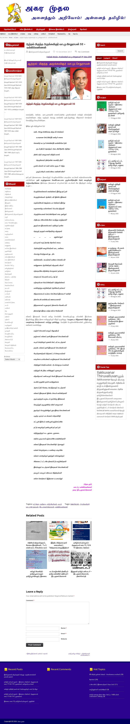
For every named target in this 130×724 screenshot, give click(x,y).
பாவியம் (43, 34)
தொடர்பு (75, 34)
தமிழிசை (8, 271)
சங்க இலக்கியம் (26, 29)
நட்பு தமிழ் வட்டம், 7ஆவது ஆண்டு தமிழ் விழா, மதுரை (116, 163)
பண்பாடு (7, 299)
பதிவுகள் (99, 58)
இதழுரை (7, 203)
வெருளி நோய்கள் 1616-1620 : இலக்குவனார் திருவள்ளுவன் (115, 267)
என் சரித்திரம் (107, 413)
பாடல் (60, 504)
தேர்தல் (7, 280)
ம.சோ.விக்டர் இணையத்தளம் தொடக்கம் (102, 684)
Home (10, 37)
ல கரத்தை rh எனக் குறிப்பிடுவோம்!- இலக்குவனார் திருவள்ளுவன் (116, 251)
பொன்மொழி (9, 322)
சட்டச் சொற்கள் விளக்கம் (114, 407)
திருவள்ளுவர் (102, 392)
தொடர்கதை (8, 282)
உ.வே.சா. (118, 404)
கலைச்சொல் (114, 410)
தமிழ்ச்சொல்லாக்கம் (105, 395)
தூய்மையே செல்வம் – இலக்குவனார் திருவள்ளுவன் (116, 305)
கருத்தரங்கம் (9, 234)
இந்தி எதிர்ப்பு (9, 206)
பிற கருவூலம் (9, 314)
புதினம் (7, 317)
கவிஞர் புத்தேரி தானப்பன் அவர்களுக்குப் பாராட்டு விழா (114, 128)
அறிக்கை (8, 191)
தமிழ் (110, 392)
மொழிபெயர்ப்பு (9, 334)
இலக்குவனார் (9, 211)
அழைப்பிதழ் (8, 197)
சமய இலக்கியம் (13, 34)
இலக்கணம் (8, 208)
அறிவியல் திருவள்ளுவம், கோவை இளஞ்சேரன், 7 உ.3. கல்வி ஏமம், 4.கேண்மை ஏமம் (36, 545)
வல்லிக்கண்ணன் (61, 507)
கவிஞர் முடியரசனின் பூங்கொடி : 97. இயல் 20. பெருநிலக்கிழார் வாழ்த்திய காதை (116, 349)
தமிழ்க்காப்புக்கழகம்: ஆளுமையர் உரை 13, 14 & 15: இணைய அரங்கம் (81, 545)
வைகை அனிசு (116, 389)
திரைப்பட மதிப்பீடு (10, 277)
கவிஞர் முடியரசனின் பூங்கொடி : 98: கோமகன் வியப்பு (116, 335)
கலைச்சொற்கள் (10, 240)
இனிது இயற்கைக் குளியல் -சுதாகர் (37, 654)
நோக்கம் (83, 29)
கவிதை (36, 34)
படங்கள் (7, 294)
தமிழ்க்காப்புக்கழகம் (116, 401)
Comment (30, 600)
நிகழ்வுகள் (72, 29)
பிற (69, 34)
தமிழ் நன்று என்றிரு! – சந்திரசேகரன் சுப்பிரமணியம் (79, 654)
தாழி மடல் (101, 385)
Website (64, 639)
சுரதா (115, 413)
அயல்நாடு (8, 188)
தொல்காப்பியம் (10, 29)
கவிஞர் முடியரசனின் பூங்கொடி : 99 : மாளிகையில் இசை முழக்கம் (116, 320)
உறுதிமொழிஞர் (9, 225)
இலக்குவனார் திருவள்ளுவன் (39, 52)
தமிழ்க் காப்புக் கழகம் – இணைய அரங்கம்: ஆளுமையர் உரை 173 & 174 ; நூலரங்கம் (110, 83)
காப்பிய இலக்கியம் (10, 248)
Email (63, 633)
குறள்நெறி (8, 251)
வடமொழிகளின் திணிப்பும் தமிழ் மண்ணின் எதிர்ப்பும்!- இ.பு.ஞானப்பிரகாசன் (59, 573)
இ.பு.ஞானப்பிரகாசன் (46, 507)
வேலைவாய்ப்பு (62, 34)
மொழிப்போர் (8, 336)
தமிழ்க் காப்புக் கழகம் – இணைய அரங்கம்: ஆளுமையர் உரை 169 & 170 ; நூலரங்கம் (115, 205)
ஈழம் (6, 217)
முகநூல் (7, 331)
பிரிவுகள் (114, 58)
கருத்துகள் (107, 58)
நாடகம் (7, 288)
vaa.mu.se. (74, 504)
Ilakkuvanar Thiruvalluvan (107, 374)
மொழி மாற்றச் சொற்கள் (105, 404)
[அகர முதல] (64, 22)
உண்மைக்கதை (9, 220)
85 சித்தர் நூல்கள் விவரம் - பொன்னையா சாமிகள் (104, 674)
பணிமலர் (8, 297)
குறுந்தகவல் (9, 254)
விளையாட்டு (9, 339)
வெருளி (7, 342)
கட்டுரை (22, 34)
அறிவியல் (2, 34)
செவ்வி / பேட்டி (9, 265)
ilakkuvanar (103, 379)
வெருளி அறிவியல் (10, 345)
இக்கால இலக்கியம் (56, 29)
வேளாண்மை (9, 351)
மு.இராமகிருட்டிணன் (11, 328)
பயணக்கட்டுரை (10, 302)
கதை (29, 34)
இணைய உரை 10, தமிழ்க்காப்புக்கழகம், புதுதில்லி (19, 701)
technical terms (103, 410)
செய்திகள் (51, 34)
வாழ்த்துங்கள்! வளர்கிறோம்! (98, 689)
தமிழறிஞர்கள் (52, 504)
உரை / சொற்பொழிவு (11, 223)
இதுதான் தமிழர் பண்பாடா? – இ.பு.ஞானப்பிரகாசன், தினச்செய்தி (81, 573)
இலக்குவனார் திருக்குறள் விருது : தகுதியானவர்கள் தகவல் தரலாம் (107, 64)
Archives (7, 356)
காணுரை (8, 245)
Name (64, 628)
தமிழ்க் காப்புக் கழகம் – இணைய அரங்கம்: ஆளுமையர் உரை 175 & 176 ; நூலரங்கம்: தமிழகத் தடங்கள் (110, 70)
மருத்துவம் (8, 325)
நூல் (121, 376)
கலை (6, 237)
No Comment (83, 52)
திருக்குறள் (40, 29)
